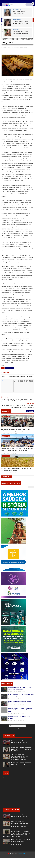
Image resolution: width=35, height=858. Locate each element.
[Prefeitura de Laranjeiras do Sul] (14, 503)
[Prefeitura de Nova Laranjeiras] (13, 558)
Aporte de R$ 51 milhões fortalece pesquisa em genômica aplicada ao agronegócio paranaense (15, 430)
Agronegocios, (23, 47)
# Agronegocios (10, 368)
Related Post (6, 411)
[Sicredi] (13, 531)
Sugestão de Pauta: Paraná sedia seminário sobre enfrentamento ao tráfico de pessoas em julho (21, 710)
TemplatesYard (22, 853)
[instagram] (18, 1)
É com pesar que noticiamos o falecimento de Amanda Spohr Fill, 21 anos (21, 749)
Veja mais (30, 411)
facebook (6, 476)
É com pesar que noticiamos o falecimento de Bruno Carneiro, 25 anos (21, 764)
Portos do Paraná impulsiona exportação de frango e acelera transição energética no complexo (17, 449)
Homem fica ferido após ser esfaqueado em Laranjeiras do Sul (21, 742)
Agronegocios (6, 416)
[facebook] (16, 1)
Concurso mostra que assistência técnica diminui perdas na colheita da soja (16, 469)
